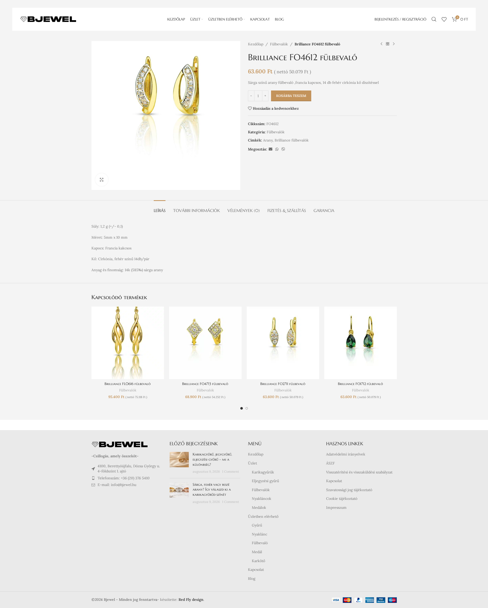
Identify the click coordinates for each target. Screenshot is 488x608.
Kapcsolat (256, 569)
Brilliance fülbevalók (292, 140)
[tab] (159, 208)
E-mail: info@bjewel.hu (117, 484)
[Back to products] (388, 44)
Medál (257, 552)
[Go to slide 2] (246, 408)
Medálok (259, 507)
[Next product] (394, 44)
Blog (251, 578)
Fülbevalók (279, 44)
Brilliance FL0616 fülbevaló (128, 383)
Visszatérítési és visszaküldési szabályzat (359, 472)
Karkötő (258, 561)
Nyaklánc (259, 534)
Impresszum (336, 507)
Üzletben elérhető (263, 516)
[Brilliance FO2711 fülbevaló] (283, 343)
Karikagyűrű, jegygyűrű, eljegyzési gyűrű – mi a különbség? (212, 459)
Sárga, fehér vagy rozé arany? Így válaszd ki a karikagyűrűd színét (212, 489)
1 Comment (230, 471)
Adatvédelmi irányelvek (345, 454)
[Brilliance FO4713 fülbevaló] (205, 343)
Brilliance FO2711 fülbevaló (282, 383)
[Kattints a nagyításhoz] (101, 179)
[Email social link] (270, 149)
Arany (268, 140)
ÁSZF (330, 463)
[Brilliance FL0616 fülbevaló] (127, 343)
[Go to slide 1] (241, 408)
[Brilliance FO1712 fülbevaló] (360, 343)
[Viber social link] (283, 149)
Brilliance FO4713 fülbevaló (205, 383)
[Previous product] (381, 44)
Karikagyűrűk (263, 472)
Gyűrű (257, 525)
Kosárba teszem (291, 96)
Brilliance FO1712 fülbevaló (360, 383)
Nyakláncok (261, 498)
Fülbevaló (260, 543)
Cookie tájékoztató (341, 498)
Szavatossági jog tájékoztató (349, 490)
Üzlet (252, 463)
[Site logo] (48, 19)
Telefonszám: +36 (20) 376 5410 (124, 478)
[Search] (434, 19)
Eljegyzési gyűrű (265, 481)
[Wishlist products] (444, 19)
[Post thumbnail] (179, 463)
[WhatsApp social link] (277, 149)
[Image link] (119, 444)
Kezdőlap (255, 44)
